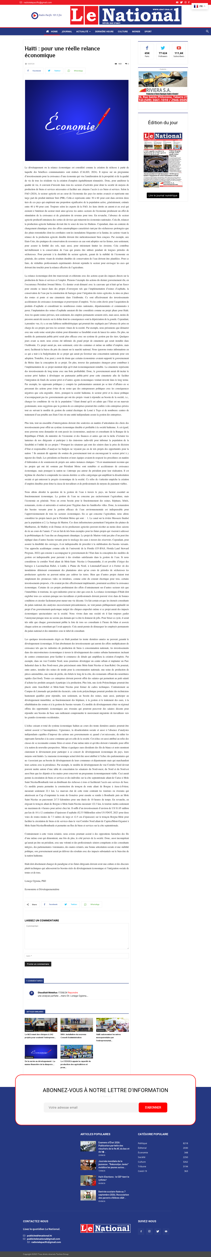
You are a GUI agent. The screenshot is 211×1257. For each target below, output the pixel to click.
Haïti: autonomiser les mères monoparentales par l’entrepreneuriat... (108, 1037)
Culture (123, 31)
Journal (67, 31)
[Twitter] (182, 2)
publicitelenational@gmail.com (43, 1238)
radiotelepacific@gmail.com (46, 1242)
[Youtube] (178, 2)
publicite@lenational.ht (39, 1235)
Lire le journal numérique (163, 195)
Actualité (82, 31)
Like (147, 46)
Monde (136, 31)
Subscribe (178, 46)
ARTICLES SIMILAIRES (35, 1012)
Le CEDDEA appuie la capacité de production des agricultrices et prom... (76, 1064)
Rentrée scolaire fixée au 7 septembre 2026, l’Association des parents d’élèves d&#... (113, 1194)
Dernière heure (104, 31)
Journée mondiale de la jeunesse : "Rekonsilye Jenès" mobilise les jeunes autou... (113, 1164)
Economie (29, 1030)
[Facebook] (189, 2)
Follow (163, 46)
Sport (148, 31)
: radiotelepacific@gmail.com (37, 2)
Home (54, 31)
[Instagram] (186, 2)
